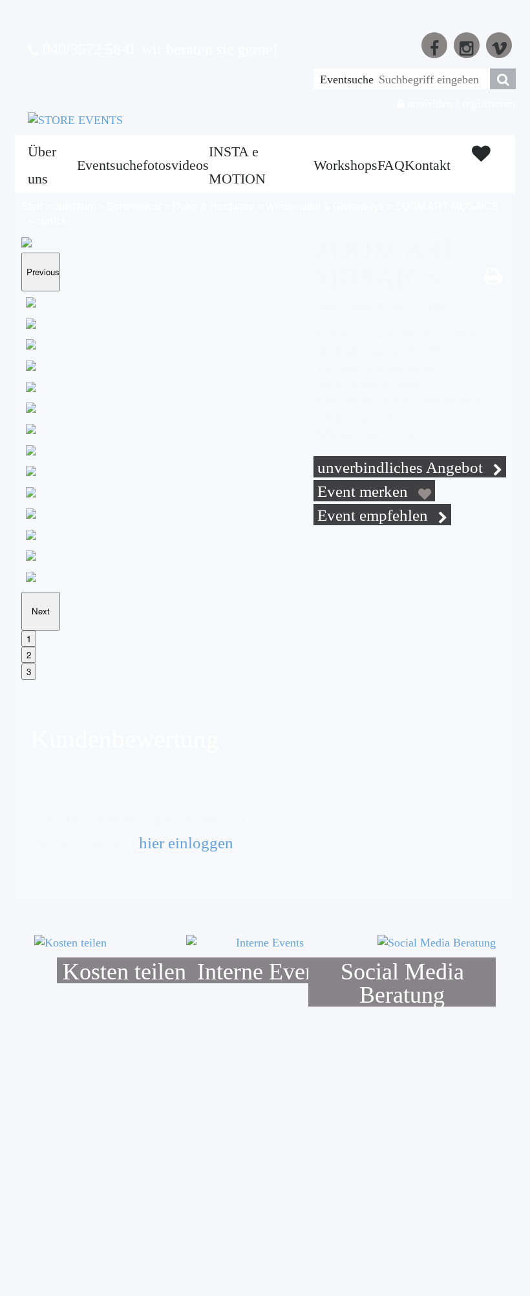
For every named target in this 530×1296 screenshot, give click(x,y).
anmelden (428, 103)
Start (32, 206)
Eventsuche (347, 79)
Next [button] (41, 611)
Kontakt (427, 165)
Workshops (345, 165)
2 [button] (28, 655)
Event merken (364, 491)
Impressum (214, 1209)
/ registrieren (485, 103)
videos (190, 165)
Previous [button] (42, 272)
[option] (69, 304)
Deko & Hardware (214, 206)
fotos (157, 165)
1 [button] (28, 638)
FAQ (391, 165)
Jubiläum (75, 206)
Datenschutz (94, 1209)
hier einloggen (186, 843)
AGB (40, 1209)
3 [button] (28, 671)
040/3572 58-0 (86, 49)
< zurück (47, 221)
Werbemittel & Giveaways (325, 206)
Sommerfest (134, 206)
